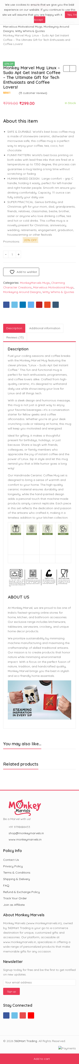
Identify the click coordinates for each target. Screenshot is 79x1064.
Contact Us (11, 860)
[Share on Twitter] (14, 305)
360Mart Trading (25, 1041)
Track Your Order (15, 898)
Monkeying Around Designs (22, 292)
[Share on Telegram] (31, 305)
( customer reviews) (33, 93)
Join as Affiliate (14, 905)
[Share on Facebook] (6, 305)
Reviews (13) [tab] (15, 337)
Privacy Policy (13, 866)
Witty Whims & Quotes (58, 292)
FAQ (6, 885)
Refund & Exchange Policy (21, 892)
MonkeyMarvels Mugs (35, 283)
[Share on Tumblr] (55, 305)
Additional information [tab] (44, 328)
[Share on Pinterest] (39, 305)
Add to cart (42, 1059)
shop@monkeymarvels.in (26, 833)
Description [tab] (14, 328)
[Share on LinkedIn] (23, 305)
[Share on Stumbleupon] (47, 305)
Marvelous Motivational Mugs (53, 287)
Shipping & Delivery (16, 879)
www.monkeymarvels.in (25, 839)
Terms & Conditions (16, 872)
